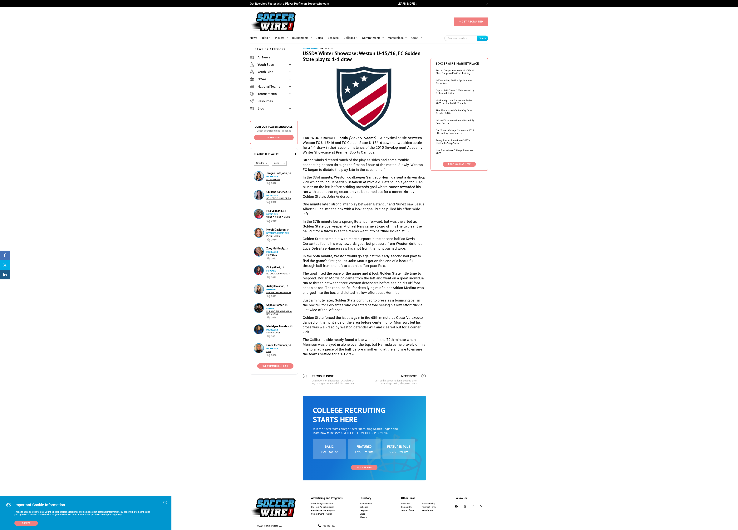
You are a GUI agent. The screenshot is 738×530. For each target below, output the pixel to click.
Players (279, 37)
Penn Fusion (273, 236)
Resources (265, 101)
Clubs (319, 37)
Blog (265, 37)
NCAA (262, 79)
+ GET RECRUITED (471, 21)
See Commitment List (275, 366)
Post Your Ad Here (459, 164)
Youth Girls (265, 72)
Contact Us (406, 507)
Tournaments (300, 37)
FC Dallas (271, 255)
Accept (26, 523)
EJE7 (268, 351)
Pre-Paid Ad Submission (322, 507)
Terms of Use (407, 510)
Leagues (333, 37)
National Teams (269, 86)
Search (482, 38)
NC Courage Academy (278, 273)
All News (264, 57)
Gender (260, 163)
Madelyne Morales (277, 326)
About (414, 37)
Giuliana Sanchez (277, 192)
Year (276, 163)
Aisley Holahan (275, 286)
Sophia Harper (275, 305)
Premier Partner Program (323, 510)
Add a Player (364, 467)
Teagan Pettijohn (277, 173)
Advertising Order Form (322, 503)
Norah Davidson (276, 229)
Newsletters (427, 510)
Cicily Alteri (273, 267)
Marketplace (396, 37)
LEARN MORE (406, 3)
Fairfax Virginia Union (278, 292)
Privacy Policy (428, 503)
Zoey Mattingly (275, 248)
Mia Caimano (274, 211)
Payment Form (429, 507)
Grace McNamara (277, 345)
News (253, 37)
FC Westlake (273, 179)
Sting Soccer (273, 332)
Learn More (274, 137)
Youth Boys (266, 64)
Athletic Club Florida (278, 198)
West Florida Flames (278, 217)
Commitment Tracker (321, 514)
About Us (405, 503)
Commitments (371, 37)
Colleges (349, 37)
